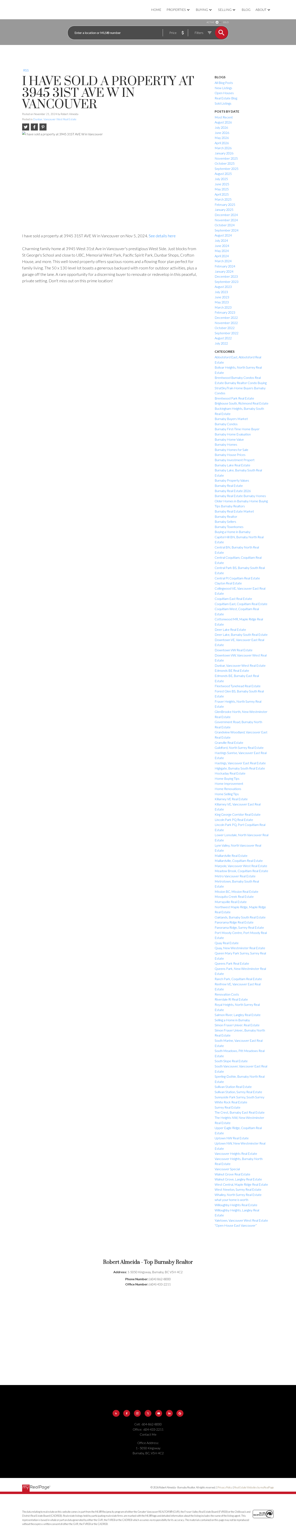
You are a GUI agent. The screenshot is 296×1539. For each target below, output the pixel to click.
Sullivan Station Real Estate (233, 1087)
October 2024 (225, 225)
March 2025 (223, 199)
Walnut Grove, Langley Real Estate (238, 1179)
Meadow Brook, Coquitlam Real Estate (241, 871)
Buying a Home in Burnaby (232, 532)
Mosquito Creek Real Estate (234, 896)
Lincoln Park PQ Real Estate (234, 819)
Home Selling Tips (227, 794)
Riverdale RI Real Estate (231, 999)
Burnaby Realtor (226, 516)
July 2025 (221, 179)
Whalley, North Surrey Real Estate (238, 1195)
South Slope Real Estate (231, 1061)
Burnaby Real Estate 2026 (233, 491)
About (261, 9)
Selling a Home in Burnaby (232, 1020)
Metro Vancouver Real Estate (235, 876)
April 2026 (222, 143)
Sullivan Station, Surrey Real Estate (238, 1092)
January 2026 (224, 153)
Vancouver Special (227, 1169)
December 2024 (226, 215)
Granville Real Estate (229, 742)
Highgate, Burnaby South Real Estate (240, 768)
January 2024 (224, 271)
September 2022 (226, 333)
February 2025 (225, 204)
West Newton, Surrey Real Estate (238, 1189)
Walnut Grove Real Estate (232, 1174)
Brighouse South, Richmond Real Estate (241, 403)
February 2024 (225, 266)
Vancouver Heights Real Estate (236, 1153)
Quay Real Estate (227, 943)
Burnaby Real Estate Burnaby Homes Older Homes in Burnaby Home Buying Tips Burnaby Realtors (241, 501)
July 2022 (221, 343)
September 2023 (226, 281)
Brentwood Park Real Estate (234, 398)
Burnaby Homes (226, 444)
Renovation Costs (227, 994)
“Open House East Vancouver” (236, 1225)
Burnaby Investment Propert (235, 460)
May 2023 (222, 302)
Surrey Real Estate (227, 1107)
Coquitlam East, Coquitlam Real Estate (241, 604)
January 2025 (224, 209)
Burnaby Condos (226, 424)
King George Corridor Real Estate (238, 814)
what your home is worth (231, 1200)
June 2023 (222, 297)
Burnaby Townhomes (229, 527)
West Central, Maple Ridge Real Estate (241, 1184)
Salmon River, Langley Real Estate (238, 1015)
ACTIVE (210, 22)
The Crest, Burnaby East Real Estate (240, 1112)
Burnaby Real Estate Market (234, 511)
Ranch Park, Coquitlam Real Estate (238, 979)
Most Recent (224, 117)
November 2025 (226, 158)
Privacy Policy (225, 1487)
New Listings (223, 88)
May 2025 (222, 189)
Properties (176, 9)
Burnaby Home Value (229, 439)
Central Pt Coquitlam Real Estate (237, 578)
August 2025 (223, 173)
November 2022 (226, 323)
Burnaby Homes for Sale (231, 450)
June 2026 (222, 133)
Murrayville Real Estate (231, 902)
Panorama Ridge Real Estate (234, 922)
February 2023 (225, 312)
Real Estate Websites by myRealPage (254, 1487)
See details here (162, 235)
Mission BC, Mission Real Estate (236, 891)
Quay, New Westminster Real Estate (240, 948)
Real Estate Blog (226, 98)
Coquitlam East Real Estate (233, 598)
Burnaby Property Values (232, 480)
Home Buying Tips (227, 778)
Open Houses (224, 93)
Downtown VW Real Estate (234, 650)
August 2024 (223, 235)
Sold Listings (223, 103)
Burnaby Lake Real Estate (232, 465)
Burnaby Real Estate (229, 485)
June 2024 (222, 246)
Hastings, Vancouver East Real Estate (240, 763)
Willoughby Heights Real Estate (236, 1205)
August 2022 (223, 338)
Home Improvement (229, 783)
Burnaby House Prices (230, 455)
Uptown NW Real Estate (232, 1138)
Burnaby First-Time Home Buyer (237, 429)
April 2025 (222, 194)
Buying (202, 9)
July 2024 (221, 240)
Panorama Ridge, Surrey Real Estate (239, 927)
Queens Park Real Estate (232, 963)
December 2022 (226, 317)
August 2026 (223, 122)
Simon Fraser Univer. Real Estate (237, 1025)
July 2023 (221, 292)
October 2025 (225, 163)
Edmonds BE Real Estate (232, 670)
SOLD (226, 22)
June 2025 (222, 184)
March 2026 (223, 148)
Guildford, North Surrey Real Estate (239, 747)
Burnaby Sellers (225, 521)
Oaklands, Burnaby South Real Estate (240, 917)
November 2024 (226, 220)
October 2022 (225, 328)
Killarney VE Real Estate (231, 799)
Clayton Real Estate (228, 583)
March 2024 (223, 261)
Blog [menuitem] (246, 9)
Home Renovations (228, 789)
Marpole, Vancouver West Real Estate (241, 866)
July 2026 (221, 127)
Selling (225, 9)
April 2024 (222, 256)
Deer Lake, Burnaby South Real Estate (241, 634)
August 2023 (223, 286)
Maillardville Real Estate (231, 855)
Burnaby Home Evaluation (233, 434)
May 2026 (222, 138)
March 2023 (223, 307)
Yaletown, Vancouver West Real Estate (241, 1220)
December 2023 (226, 276)
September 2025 (226, 168)
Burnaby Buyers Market (231, 419)
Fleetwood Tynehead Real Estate (238, 686)
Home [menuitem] (156, 9)
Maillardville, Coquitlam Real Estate (239, 860)
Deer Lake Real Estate (230, 629)
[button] (116, 1413)
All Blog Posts (224, 83)
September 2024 (226, 230)
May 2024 (222, 251)
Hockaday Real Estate (230, 773)
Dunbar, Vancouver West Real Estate (54, 119)
